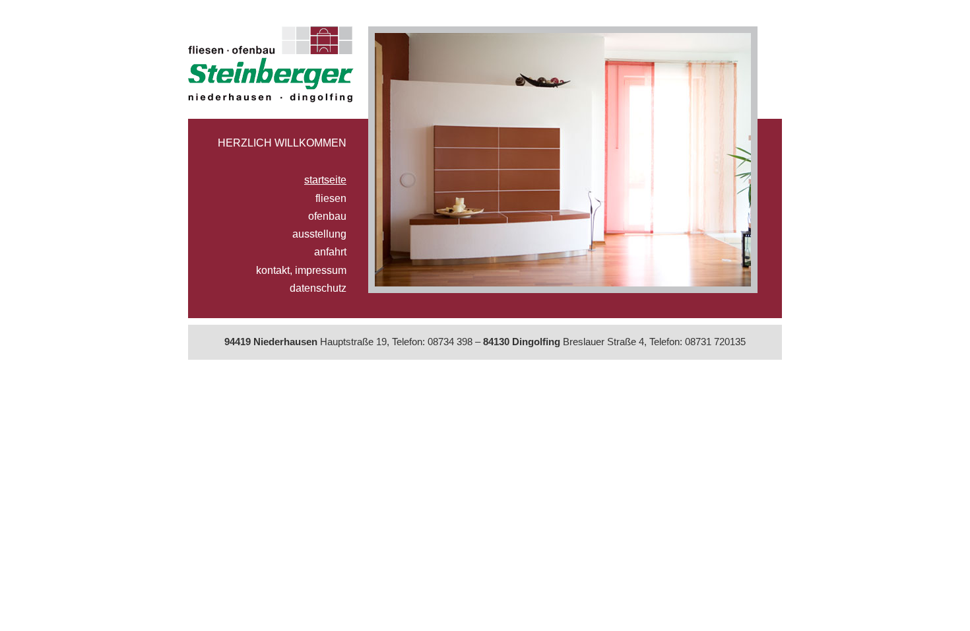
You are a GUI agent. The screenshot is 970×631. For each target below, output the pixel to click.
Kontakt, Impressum (301, 270)
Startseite (325, 179)
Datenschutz (318, 288)
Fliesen (330, 198)
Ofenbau (327, 216)
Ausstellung (319, 234)
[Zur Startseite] (271, 67)
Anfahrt (330, 251)
